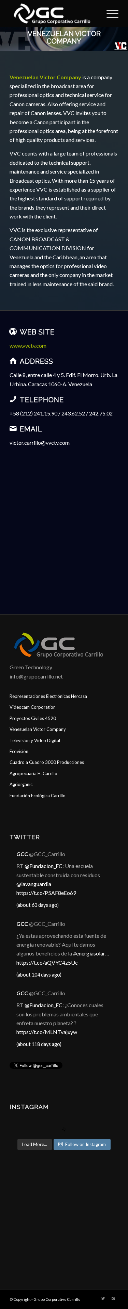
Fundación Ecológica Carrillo (38, 795)
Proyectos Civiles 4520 (33, 718)
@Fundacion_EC (43, 866)
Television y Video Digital (35, 740)
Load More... (34, 1144)
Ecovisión (19, 751)
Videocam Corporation (33, 707)
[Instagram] (113, 1298)
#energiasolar (89, 953)
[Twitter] (103, 1298)
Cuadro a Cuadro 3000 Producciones (47, 762)
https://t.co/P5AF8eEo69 (46, 892)
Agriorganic (21, 784)
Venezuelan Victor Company (38, 729)
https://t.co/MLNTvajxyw (46, 1032)
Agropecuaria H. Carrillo (33, 773)
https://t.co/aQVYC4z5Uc (47, 962)
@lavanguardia (33, 884)
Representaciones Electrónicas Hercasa (48, 696)
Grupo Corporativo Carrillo (56, 1299)
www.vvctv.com (28, 345)
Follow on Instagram (85, 1144)
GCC (22, 854)
